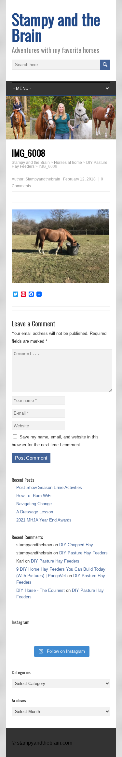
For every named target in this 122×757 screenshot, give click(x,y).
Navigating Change (34, 503)
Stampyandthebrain (42, 179)
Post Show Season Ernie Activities (49, 487)
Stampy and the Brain (56, 26)
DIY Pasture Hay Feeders (83, 552)
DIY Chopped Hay (76, 544)
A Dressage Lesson (34, 511)
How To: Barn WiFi (33, 495)
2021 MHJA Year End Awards (44, 520)
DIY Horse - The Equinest (40, 590)
